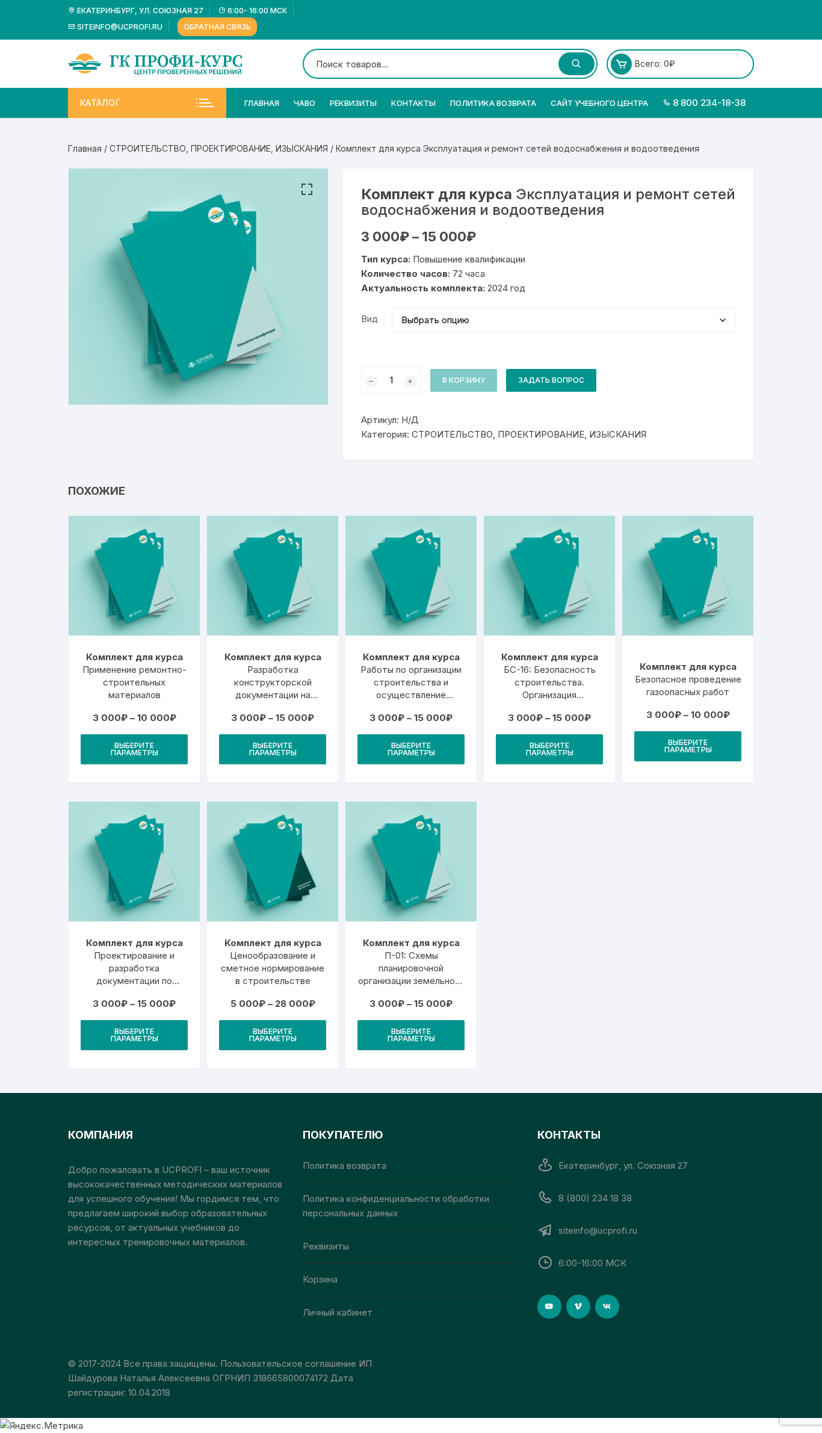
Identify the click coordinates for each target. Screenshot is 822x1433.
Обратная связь (217, 26)
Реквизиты (353, 103)
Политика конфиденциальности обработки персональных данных (396, 1206)
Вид (369, 318)
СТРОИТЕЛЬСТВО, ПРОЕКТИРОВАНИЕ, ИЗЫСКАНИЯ (219, 148)
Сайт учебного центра (599, 103)
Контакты (413, 103)
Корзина (320, 1279)
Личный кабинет (337, 1312)
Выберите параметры (134, 749)
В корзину (463, 380)
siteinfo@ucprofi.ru (118, 26)
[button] (307, 190)
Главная (261, 103)
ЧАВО (304, 103)
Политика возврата (493, 103)
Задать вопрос (551, 380)
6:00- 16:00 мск (256, 10)
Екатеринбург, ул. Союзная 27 (139, 10)
